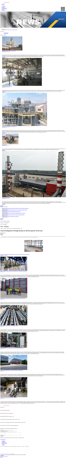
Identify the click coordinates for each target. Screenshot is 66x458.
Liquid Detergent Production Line (7, 86)
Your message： (2, 435)
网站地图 (2, 455)
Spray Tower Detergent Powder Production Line (9, 50)
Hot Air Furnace (4, 144)
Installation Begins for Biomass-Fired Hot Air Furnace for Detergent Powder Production (12, 298)
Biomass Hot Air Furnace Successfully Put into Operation (10, 216)
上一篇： (7, 254)
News (11, 29)
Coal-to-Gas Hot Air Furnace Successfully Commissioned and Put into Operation (13, 213)
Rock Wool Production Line (6, 197)
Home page (3, 6)
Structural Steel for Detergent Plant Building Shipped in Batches (11, 211)
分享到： (1, 234)
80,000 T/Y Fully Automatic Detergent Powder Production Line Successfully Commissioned (15, 208)
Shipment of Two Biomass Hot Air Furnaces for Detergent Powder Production (13, 214)
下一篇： (22, 254)
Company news (15, 29)
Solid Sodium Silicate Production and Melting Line (9, 126)
